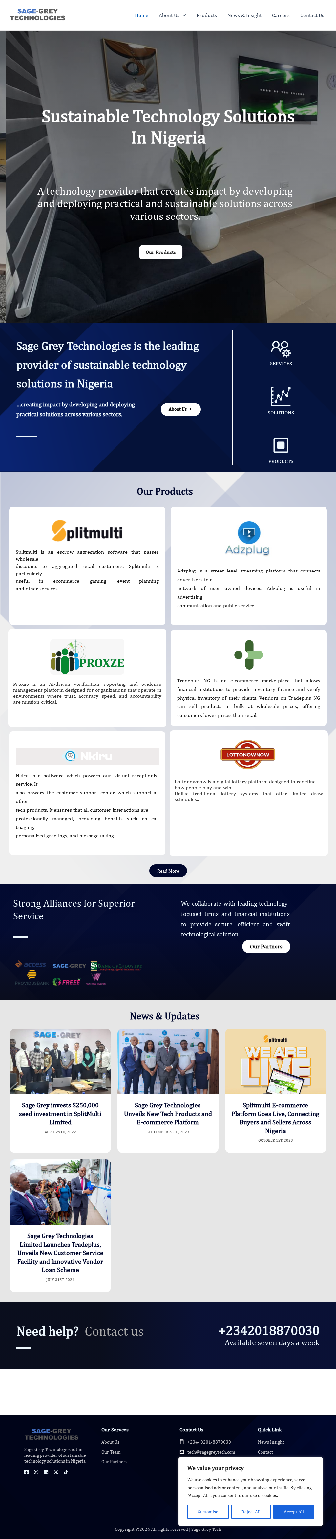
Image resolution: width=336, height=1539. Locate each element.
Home (141, 15)
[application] (182, 15)
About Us (169, 15)
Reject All (251, 1511)
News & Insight (244, 15)
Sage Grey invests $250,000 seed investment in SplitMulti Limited (60, 1113)
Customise (208, 1511)
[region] (250, 1491)
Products (207, 15)
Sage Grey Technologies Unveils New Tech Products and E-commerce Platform (168, 1113)
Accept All (294, 1511)
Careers (281, 15)
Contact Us (312, 15)
